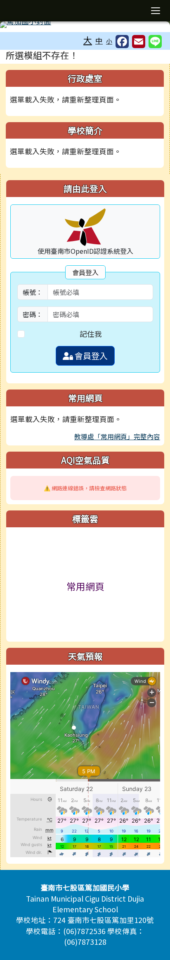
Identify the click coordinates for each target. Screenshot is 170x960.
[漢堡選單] (155, 10)
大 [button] (87, 40)
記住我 (91, 334)
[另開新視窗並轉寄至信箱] (138, 41)
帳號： (32, 292)
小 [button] (109, 41)
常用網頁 (85, 586)
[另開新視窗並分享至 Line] (155, 41)
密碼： (32, 314)
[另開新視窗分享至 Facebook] (122, 41)
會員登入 (90, 356)
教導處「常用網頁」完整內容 (117, 436)
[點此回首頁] (85, 24)
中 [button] (99, 40)
